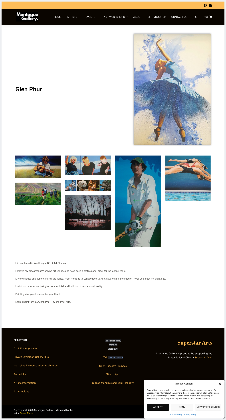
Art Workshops (114, 16)
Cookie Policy (176, 414)
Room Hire (20, 374)
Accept (158, 407)
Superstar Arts (194, 343)
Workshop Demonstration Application (35, 365)
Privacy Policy (190, 414)
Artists (72, 16)
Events (90, 16)
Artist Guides (21, 391)
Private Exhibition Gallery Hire (31, 356)
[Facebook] (205, 5)
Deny (182, 407)
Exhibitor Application (26, 348)
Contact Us (179, 16)
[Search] (196, 17)
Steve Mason (27, 413)
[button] (219, 383)
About (137, 16)
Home (57, 16)
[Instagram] (210, 5)
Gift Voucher (156, 16)
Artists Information (25, 382)
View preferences (208, 407)
